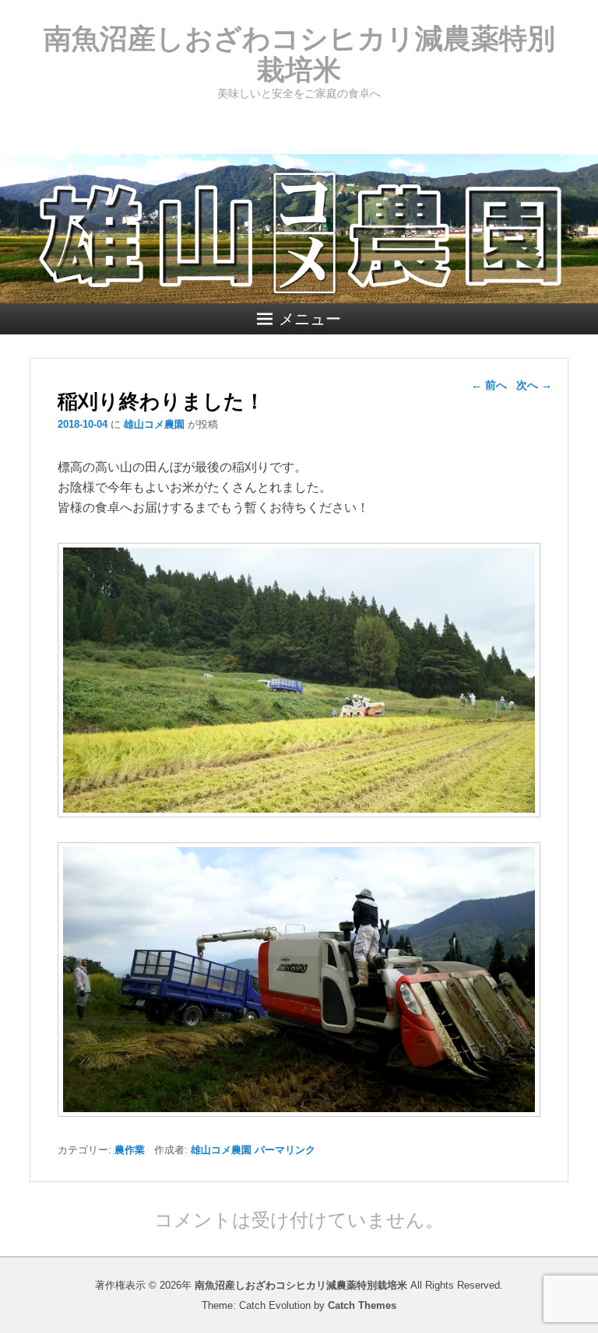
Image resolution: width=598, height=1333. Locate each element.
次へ (534, 385)
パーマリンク (285, 1150)
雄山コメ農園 (154, 424)
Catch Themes (362, 1305)
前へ (489, 385)
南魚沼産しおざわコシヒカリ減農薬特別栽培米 (299, 54)
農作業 (129, 1150)
